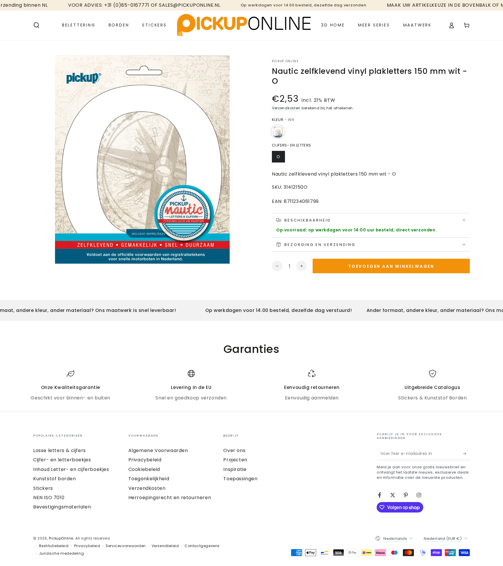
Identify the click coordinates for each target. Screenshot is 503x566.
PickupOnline (61, 538)
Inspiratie (234, 469)
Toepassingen (240, 478)
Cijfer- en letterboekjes (62, 459)
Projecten (235, 459)
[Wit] (278, 132)
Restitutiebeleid (54, 546)
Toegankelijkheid (148, 478)
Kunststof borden (54, 478)
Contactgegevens (202, 546)
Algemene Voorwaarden (158, 450)
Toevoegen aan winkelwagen (391, 266)
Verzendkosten (286, 108)
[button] (36, 25)
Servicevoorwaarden (126, 546)
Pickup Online (285, 61)
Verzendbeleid (165, 546)
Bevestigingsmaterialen (62, 506)
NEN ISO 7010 (48, 497)
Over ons (234, 450)
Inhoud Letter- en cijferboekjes (71, 469)
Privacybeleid (145, 459)
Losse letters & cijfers (59, 450)
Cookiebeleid (144, 469)
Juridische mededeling (61, 553)
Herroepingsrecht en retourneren (169, 497)
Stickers (43, 488)
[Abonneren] (466, 453)
